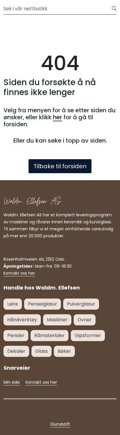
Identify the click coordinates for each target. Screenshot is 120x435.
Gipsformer (88, 335)
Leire (12, 304)
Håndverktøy (22, 319)
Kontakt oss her (19, 273)
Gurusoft (60, 424)
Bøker (64, 351)
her (57, 117)
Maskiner (57, 319)
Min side (11, 382)
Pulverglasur (81, 304)
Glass (41, 351)
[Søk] (114, 9)
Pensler (15, 335)
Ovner (84, 319)
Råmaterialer (49, 335)
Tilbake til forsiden (60, 166)
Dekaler (16, 351)
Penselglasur (42, 304)
